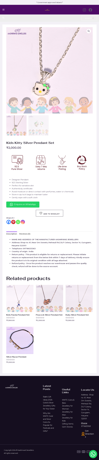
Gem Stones (67, 427)
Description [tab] (11, 234)
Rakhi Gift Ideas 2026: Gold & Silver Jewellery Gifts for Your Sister (49, 403)
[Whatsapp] (18, 222)
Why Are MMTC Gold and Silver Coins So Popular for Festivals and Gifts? (48, 422)
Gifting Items (67, 424)
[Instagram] (84, 10)
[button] (89, 31)
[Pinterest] (13, 222)
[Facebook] (90, 10)
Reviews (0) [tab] (24, 234)
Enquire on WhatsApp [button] (25, 204)
